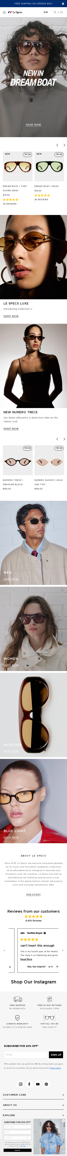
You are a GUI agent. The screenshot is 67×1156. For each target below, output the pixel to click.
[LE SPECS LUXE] (33, 257)
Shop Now (11, 579)
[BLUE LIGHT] (33, 801)
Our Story (33, 895)
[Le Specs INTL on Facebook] (29, 1084)
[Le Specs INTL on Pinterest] (46, 1084)
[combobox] (14, 1138)
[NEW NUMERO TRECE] (33, 366)
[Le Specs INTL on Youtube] (37, 1084)
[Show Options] (27, 1137)
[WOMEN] (33, 629)
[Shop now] (33, 77)
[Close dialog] (63, 1120)
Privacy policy (55, 1068)
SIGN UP (56, 1054)
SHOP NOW (11, 316)
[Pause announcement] (63, 3)
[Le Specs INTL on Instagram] (20, 1084)
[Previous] (57, 145)
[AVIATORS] (33, 715)
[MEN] (33, 543)
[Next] (64, 145)
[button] (55, 12)
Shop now (33, 125)
